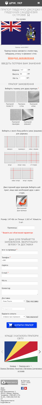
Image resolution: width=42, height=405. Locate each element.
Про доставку (21, 19)
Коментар (6, 288)
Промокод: (12, 227)
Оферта (24, 384)
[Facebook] (22, 389)
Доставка (6, 298)
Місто (4, 280)
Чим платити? (32, 316)
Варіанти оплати (9, 314)
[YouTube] (25, 389)
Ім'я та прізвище (9, 250)
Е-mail (5, 273)
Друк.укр (26, 380)
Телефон (6, 257)
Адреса (5, 265)
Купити (22, 323)
